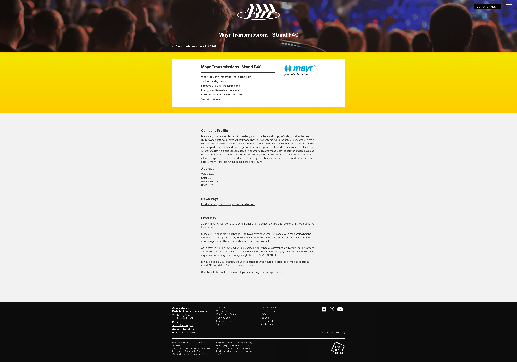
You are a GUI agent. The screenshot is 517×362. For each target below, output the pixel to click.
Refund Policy (267, 311)
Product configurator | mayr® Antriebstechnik (228, 205)
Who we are (222, 311)
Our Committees (225, 321)
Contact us (222, 308)
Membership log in (487, 7)
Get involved (223, 318)
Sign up (220, 325)
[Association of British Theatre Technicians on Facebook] (324, 314)
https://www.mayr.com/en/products (260, 272)
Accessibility (267, 321)
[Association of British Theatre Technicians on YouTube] (340, 314)
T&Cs (263, 314)
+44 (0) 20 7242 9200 (185, 333)
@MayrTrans (218, 81)
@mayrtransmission (227, 90)
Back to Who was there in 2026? (196, 47)
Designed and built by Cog (333, 333)
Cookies (264, 318)
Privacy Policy (268, 308)
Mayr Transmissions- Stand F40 (231, 77)
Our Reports (266, 325)
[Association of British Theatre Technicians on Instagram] (332, 314)
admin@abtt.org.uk (182, 326)
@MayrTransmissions (227, 86)
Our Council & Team (227, 314)
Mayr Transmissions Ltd (227, 95)
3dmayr (217, 99)
